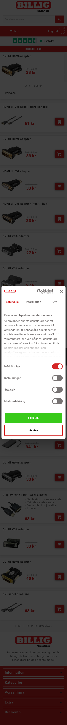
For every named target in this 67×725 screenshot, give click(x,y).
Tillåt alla (33, 418)
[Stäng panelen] (61, 291)
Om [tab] (54, 301)
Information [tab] (33, 301)
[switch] (57, 378)
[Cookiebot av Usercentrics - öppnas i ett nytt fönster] (39, 291)
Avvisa (33, 430)
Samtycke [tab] (12, 301)
